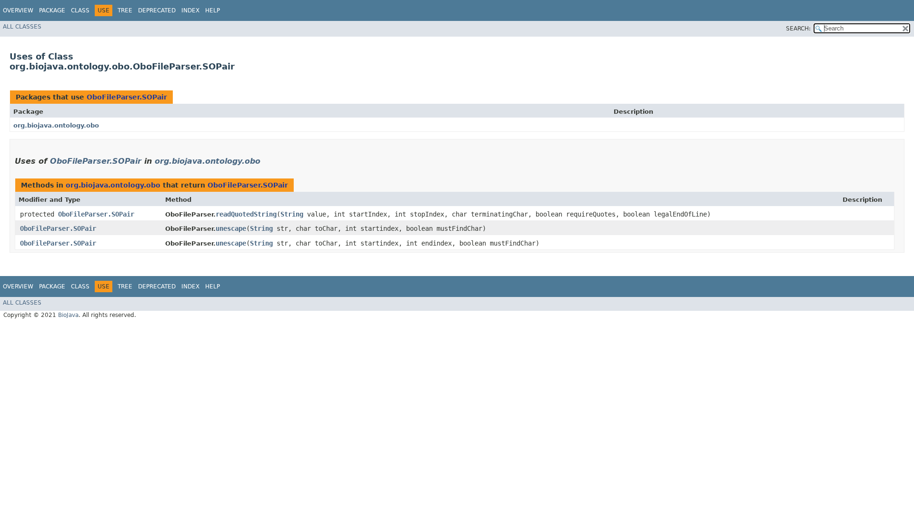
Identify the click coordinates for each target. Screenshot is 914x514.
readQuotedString (246, 214)
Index (190, 10)
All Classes (22, 26)
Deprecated (157, 10)
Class (80, 10)
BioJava (68, 315)
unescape (231, 228)
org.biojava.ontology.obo (56, 125)
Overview (18, 10)
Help (212, 10)
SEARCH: (798, 28)
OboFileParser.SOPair (127, 97)
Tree (125, 10)
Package (52, 10)
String (291, 214)
